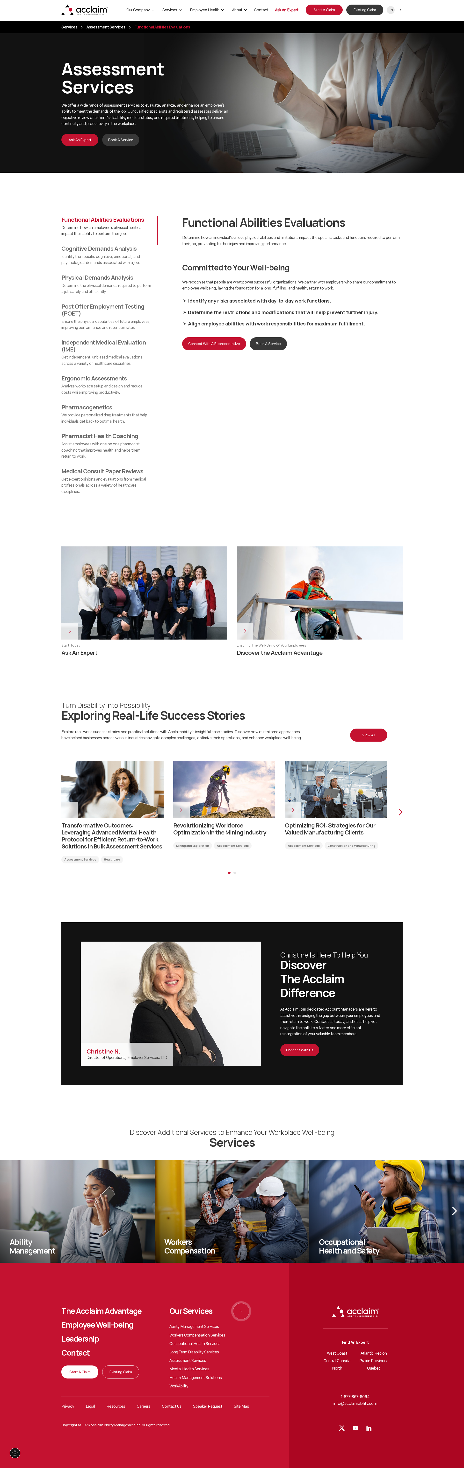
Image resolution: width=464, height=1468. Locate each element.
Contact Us (171, 1407)
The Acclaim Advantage (101, 1311)
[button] (395, 812)
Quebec (374, 1369)
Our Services (190, 1311)
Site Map (241, 1407)
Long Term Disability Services (194, 1352)
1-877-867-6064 (355, 1397)
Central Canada (337, 1361)
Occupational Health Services (194, 1344)
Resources (116, 1407)
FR (399, 10)
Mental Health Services (189, 1369)
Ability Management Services (194, 1327)
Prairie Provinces (373, 1361)
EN (391, 10)
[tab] (109, 230)
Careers (143, 1407)
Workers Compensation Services (197, 1335)
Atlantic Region (374, 1354)
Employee (97, 1325)
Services (69, 27)
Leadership (80, 1339)
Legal (90, 1407)
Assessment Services (106, 27)
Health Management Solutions (195, 1378)
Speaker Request (207, 1407)
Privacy (67, 1407)
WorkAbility (178, 1386)
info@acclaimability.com (355, 1404)
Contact (75, 1353)
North (337, 1369)
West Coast (337, 1354)
